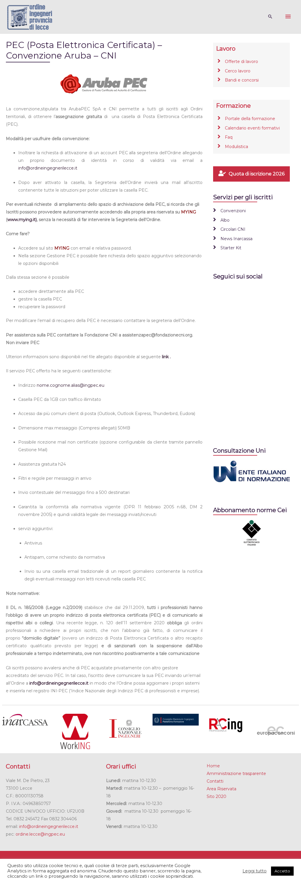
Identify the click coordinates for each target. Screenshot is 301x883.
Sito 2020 (216, 796)
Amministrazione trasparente (236, 773)
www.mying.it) (22, 219)
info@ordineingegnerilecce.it (47, 168)
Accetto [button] (282, 871)
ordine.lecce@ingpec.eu (40, 834)
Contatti (215, 781)
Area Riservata (221, 788)
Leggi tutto (255, 871)
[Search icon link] (270, 17)
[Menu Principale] (288, 16)
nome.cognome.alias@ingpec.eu (70, 385)
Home (213, 766)
